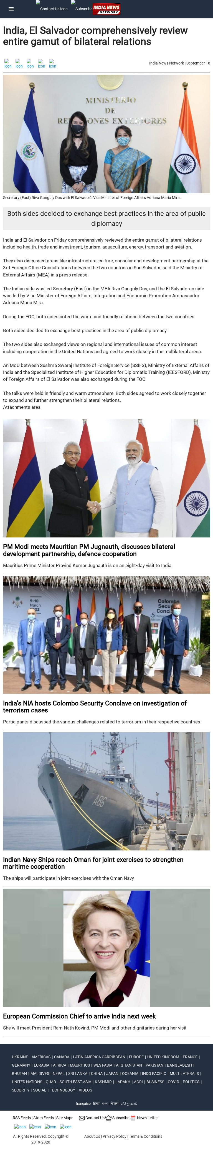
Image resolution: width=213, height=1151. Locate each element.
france (190, 1057)
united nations (27, 1082)
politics (191, 1082)
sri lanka (77, 1073)
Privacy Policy (114, 1136)
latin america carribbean (99, 1057)
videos (85, 1090)
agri (138, 1082)
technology (62, 1090)
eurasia (41, 1065)
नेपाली (114, 1103)
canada (61, 1057)
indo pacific (154, 1073)
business (155, 1082)
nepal (59, 1073)
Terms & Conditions (145, 1136)
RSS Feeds (22, 1118)
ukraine (20, 1057)
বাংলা (105, 1103)
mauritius (80, 1065)
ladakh (122, 1082)
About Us (92, 1136)
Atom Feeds (43, 1118)
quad (51, 1082)
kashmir (103, 1082)
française (83, 1103)
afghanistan (129, 1065)
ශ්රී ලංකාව (129, 1103)
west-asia (102, 1065)
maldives (40, 1073)
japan (112, 1073)
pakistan (154, 1065)
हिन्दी (96, 1103)
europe (136, 1057)
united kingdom (163, 1057)
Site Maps (64, 1118)
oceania (130, 1073)
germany (21, 1065)
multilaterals (184, 1073)
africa (59, 1065)
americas (41, 1057)
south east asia (75, 1082)
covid (173, 1082)
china (97, 1073)
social (39, 1090)
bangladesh (179, 1065)
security (20, 1090)
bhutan (19, 1073)
